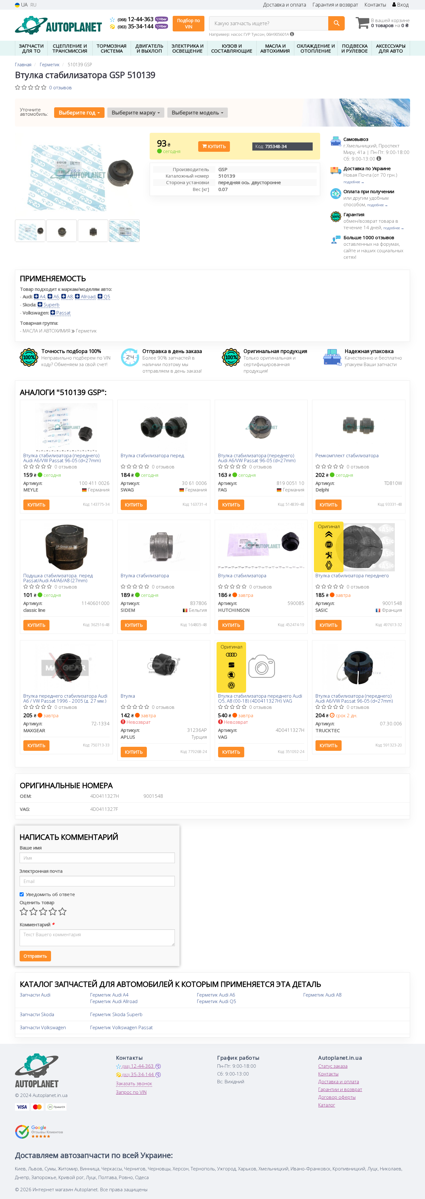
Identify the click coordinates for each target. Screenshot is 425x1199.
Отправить (35, 956)
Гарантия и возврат (335, 5)
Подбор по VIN (188, 23)
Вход (402, 5)
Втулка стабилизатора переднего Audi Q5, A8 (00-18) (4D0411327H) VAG (260, 698)
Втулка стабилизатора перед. (153, 455)
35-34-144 (136, 26)
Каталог (326, 1105)
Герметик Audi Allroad (114, 1001)
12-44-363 (136, 19)
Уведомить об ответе (50, 894)
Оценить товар (37, 902)
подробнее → (353, 181)
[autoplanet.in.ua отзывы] (39, 1132)
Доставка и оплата (284, 5)
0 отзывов (60, 87)
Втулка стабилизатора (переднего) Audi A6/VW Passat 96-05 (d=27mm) (62, 457)
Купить (216, 146)
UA (24, 5)
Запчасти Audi (35, 995)
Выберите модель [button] (196, 112)
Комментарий (37, 924)
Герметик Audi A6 (216, 995)
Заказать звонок (134, 1083)
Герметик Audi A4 (109, 995)
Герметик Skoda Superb (116, 1014)
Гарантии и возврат (340, 1089)
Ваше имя (31, 847)
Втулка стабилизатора (145, 576)
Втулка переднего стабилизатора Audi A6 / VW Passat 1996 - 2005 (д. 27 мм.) (65, 698)
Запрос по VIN (131, 1092)
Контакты (375, 5)
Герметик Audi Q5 (216, 1001)
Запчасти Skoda (37, 1014)
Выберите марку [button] (134, 112)
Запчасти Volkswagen (43, 1027)
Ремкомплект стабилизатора (347, 455)
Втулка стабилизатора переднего (352, 576)
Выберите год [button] (78, 112)
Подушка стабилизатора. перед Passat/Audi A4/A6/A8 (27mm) (58, 578)
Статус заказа (333, 1066)
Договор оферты (337, 1097)
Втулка (128, 696)
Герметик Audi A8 (322, 995)
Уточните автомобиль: (34, 111)
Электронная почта (41, 871)
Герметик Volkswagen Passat (121, 1027)
